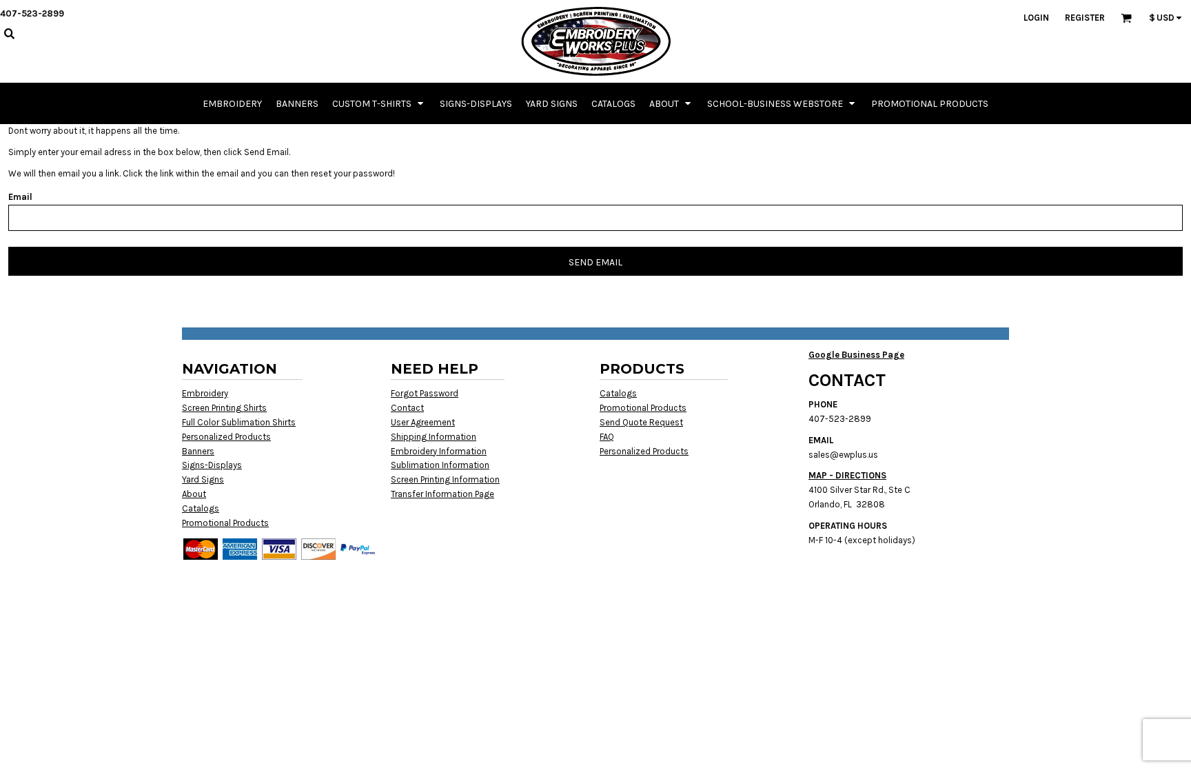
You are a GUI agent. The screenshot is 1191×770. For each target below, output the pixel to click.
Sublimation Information (440, 465)
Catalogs (200, 508)
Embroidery (205, 393)
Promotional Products (225, 523)
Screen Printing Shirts (224, 408)
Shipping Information (433, 437)
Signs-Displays (212, 465)
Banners (198, 451)
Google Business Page (856, 354)
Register (1085, 17)
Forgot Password (424, 393)
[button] (379, 103)
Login (1036, 17)
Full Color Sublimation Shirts (239, 422)
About (194, 494)
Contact (407, 408)
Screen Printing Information (445, 479)
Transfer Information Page (442, 494)
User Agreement (423, 422)
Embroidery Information (439, 451)
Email (20, 197)
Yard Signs (203, 479)
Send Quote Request (641, 422)
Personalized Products (226, 437)
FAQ (607, 437)
